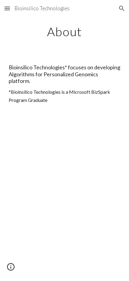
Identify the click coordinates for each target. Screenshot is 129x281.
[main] (64, 32)
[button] (7, 8)
